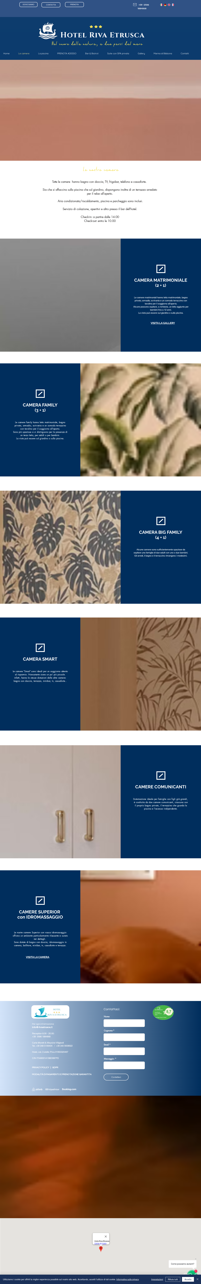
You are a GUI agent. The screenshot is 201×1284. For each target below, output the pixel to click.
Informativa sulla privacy (127, 1279)
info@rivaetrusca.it (42, 1027)
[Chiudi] (197, 1279)
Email (106, 1045)
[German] (165, 4)
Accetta (188, 1279)
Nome (106, 1016)
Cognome (108, 1031)
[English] (169, 4)
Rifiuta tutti (173, 1279)
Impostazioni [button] (157, 1279)
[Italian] (161, 4)
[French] (173, 4)
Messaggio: (109, 1059)
